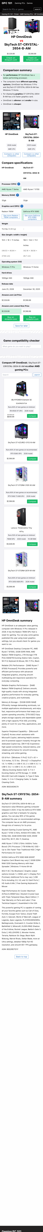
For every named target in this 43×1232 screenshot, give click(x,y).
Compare (32, 416)
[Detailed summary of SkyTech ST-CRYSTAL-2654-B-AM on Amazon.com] (32, 605)
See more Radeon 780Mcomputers (10, 216)
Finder (16, 14)
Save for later (21, 326)
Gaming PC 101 (7, 14)
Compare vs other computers (11, 155)
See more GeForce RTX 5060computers (32, 217)
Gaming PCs (20, 3)
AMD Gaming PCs (26, 14)
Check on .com (11, 59)
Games (30, 3)
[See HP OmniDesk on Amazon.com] (11, 25)
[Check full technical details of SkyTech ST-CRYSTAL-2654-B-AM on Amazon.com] (31, 121)
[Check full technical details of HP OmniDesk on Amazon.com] (12, 121)
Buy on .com (11, 318)
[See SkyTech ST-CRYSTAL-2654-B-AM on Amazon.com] (32, 25)
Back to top (21, 957)
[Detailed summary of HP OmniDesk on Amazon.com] (11, 605)
